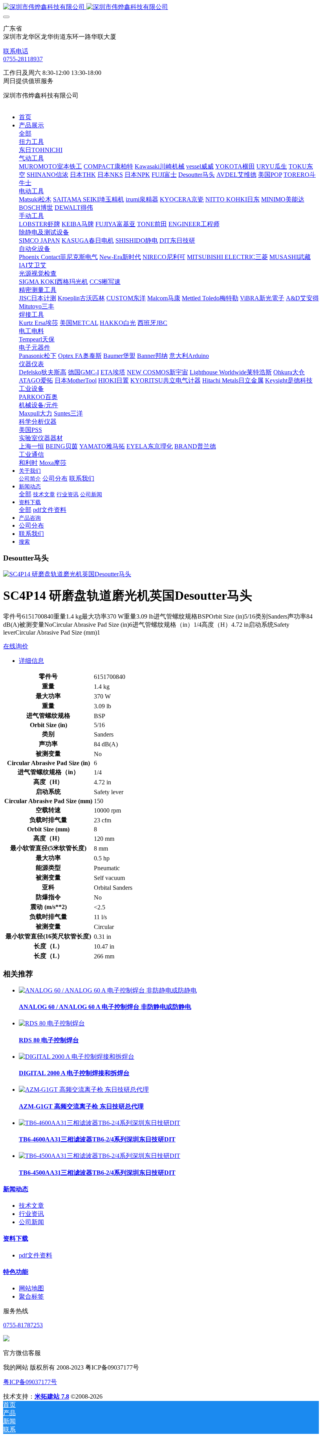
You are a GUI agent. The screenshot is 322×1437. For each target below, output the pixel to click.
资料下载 (15, 1238)
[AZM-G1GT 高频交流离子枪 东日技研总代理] (84, 1089)
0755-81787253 (23, 1325)
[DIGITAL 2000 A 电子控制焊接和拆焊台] (76, 1056)
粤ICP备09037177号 (30, 1382)
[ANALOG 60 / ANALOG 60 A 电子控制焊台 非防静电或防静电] (108, 990)
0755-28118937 (23, 59)
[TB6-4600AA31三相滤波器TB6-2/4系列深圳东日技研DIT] (99, 1122)
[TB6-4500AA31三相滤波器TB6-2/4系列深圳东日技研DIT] (99, 1155)
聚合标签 (31, 1296)
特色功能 (15, 1271)
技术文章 (31, 1205)
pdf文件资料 (35, 1255)
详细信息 (31, 660)
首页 (25, 117)
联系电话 (15, 51)
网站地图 (31, 1288)
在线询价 (15, 646)
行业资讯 (31, 1213)
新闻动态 (15, 1189)
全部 (25, 133)
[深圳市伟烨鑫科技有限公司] (161, 7)
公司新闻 (31, 1222)
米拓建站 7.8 (52, 1396)
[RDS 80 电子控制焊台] (52, 1023)
